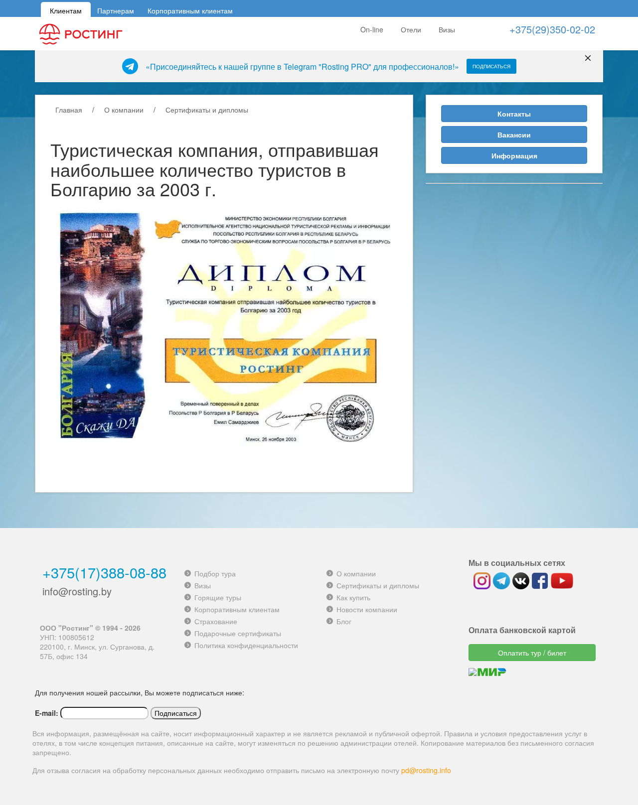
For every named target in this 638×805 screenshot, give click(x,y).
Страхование (215, 621)
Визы (447, 29)
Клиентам (66, 9)
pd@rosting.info (426, 770)
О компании (124, 110)
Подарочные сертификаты (237, 633)
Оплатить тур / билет (532, 653)
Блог (343, 621)
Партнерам (115, 9)
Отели (411, 29)
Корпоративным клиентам (190, 9)
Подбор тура (215, 573)
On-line (371, 29)
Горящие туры (217, 597)
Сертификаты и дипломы (206, 110)
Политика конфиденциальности (246, 645)
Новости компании (366, 609)
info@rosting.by (77, 591)
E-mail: (46, 713)
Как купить (353, 597)
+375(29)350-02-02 (552, 29)
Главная (68, 110)
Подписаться (491, 66)
